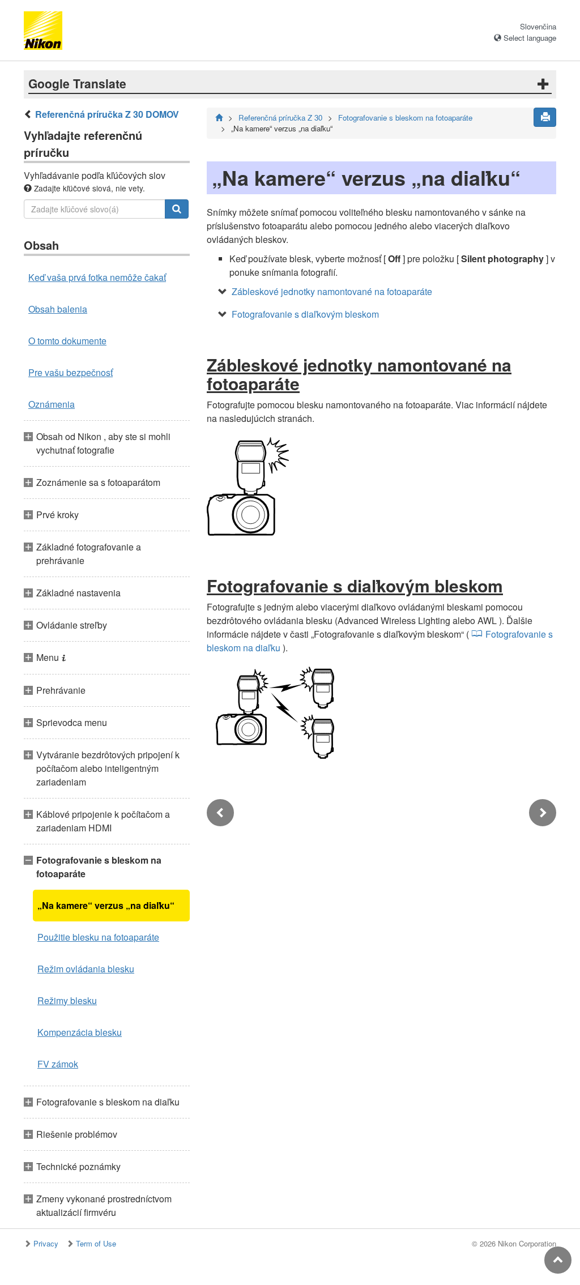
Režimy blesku (67, 1000)
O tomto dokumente (67, 340)
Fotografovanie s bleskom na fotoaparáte (405, 117)
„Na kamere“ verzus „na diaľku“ (105, 905)
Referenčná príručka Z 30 (280, 117)
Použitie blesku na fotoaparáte (98, 937)
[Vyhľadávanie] (177, 209)
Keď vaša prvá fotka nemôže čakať (97, 277)
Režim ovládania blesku (85, 968)
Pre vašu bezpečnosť (70, 372)
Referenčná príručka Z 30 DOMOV (107, 114)
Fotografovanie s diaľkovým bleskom (305, 314)
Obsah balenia (57, 308)
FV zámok (57, 1063)
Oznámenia (51, 404)
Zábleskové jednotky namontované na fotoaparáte (332, 291)
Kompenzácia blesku (79, 1032)
